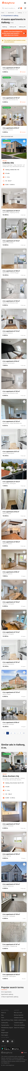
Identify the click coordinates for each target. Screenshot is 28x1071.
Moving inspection (18, 1015)
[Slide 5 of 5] (15, 64)
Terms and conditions (19, 1025)
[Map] (25, 8)
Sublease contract (18, 1017)
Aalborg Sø (13, 27)
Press (2, 1017)
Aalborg (20, 12)
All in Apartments (6, 992)
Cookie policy (4, 1022)
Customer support (18, 1022)
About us (3, 1012)
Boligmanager (4, 1032)
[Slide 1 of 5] (12, 64)
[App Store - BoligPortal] (16, 1048)
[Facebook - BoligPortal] (3, 1041)
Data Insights (4, 1035)
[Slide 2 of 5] (13, 64)
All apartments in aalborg (10, 15)
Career (3, 1030)
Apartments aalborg (7, 994)
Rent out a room (18, 1012)
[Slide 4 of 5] (14, 64)
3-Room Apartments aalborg (9, 997)
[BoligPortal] (8, 3)
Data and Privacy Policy (7, 1020)
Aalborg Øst (22, 27)
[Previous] (4, 733)
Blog (2, 1015)
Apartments (11, 12)
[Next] (24, 733)
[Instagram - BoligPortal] (12, 1041)
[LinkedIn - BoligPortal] (8, 1041)
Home (2, 12)
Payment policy (5, 1025)
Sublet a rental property (20, 1020)
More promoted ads (7, 136)
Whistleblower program (7, 1027)
